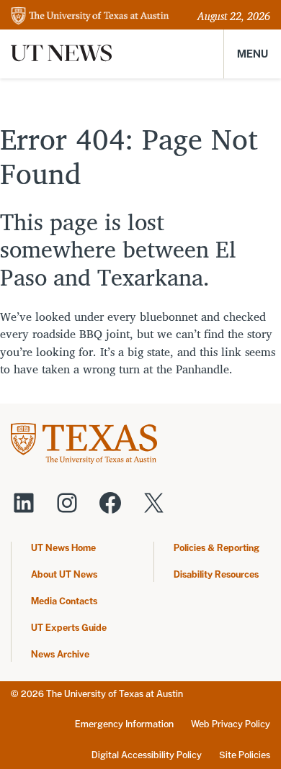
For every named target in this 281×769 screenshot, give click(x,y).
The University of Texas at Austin (114, 693)
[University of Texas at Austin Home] (90, 16)
